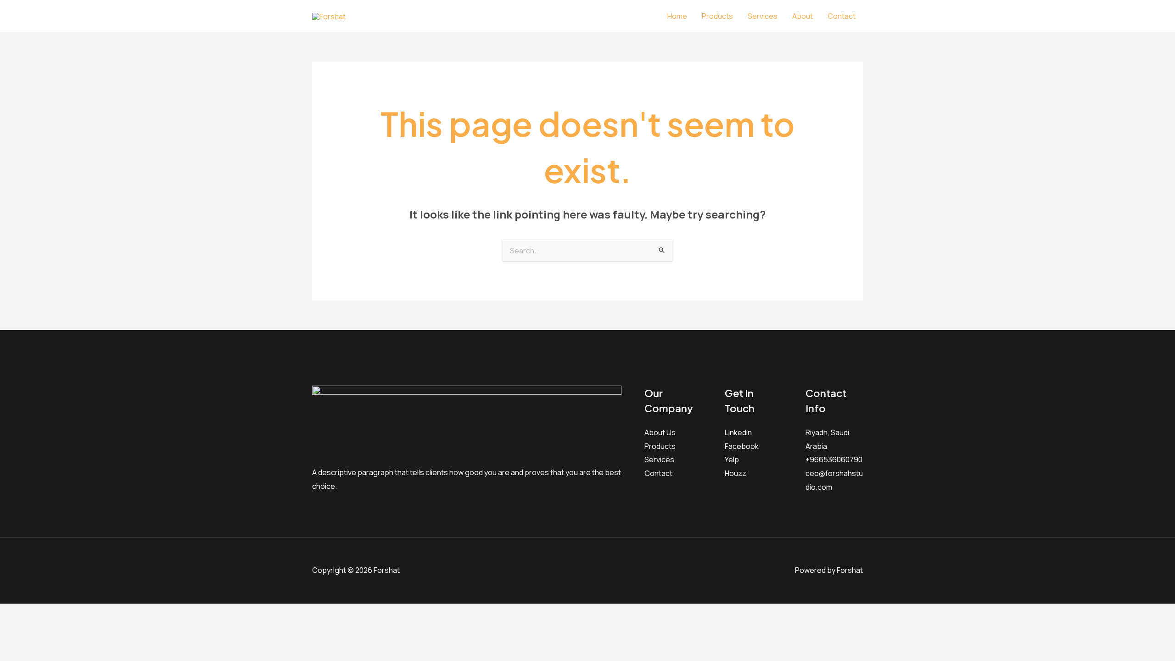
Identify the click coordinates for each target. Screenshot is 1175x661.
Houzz (735, 473)
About (802, 16)
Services (763, 16)
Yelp (732, 459)
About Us (660, 432)
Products (717, 16)
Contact (842, 16)
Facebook (742, 446)
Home (677, 16)
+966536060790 (834, 459)
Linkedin (738, 432)
